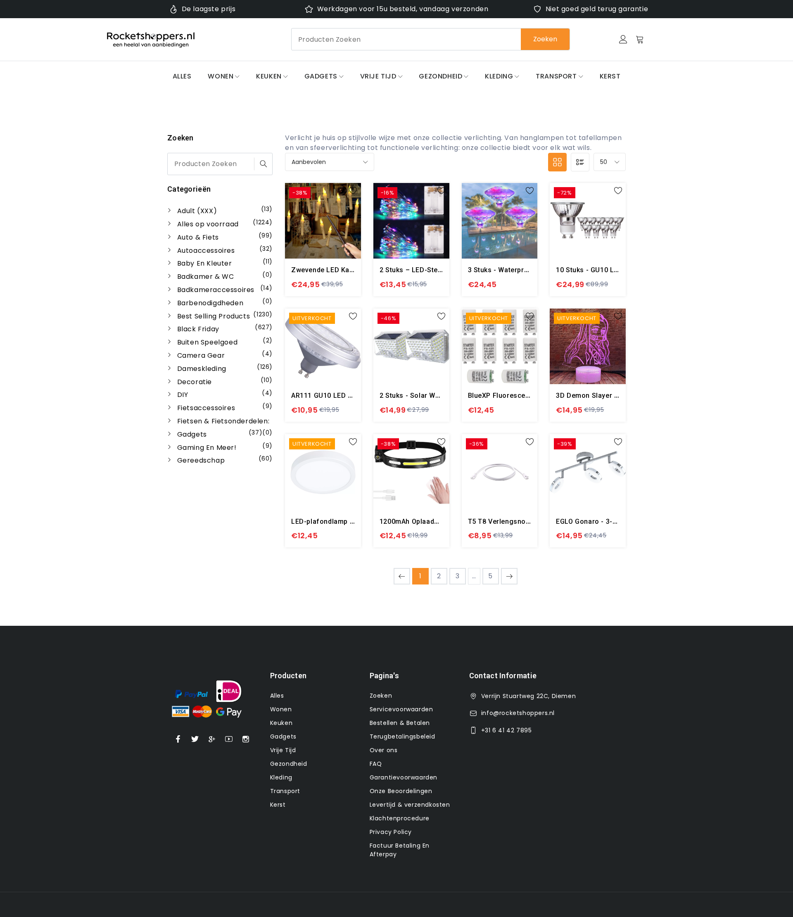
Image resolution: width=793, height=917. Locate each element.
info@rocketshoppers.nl (518, 713)
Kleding (499, 76)
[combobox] (430, 39)
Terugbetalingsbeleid (402, 736)
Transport (556, 76)
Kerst (610, 76)
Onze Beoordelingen (401, 791)
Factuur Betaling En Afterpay (400, 849)
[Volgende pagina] (509, 576)
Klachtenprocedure (400, 818)
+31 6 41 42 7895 (506, 730)
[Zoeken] (263, 163)
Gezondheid (440, 76)
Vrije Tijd (378, 76)
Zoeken (545, 39)
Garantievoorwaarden (403, 777)
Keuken (269, 76)
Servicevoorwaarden (401, 709)
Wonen (220, 76)
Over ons (384, 750)
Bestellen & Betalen (400, 723)
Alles (182, 76)
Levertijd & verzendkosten (410, 805)
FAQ (376, 764)
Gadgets (320, 76)
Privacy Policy (391, 832)
